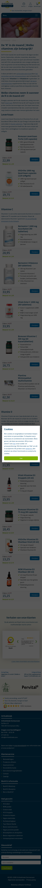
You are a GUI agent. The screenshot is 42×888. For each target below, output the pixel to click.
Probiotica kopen (9, 815)
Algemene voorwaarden (16, 880)
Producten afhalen (9, 762)
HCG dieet (6, 804)
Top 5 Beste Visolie (9, 824)
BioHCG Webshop (9, 786)
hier (14, 444)
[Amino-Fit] (5, 691)
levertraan (8, 103)
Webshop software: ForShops (21, 885)
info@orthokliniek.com (9, 737)
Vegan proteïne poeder (11, 830)
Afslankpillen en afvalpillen (12, 833)
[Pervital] (30, 688)
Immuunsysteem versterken (13, 838)
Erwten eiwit (7, 810)
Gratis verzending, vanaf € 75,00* (15, 698)
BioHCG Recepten (9, 789)
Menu (5, 15)
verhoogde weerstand (24, 74)
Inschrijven (7, 868)
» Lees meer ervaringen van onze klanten (25, 661)
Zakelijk (5, 776)
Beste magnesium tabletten (13, 835)
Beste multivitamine (10, 827)
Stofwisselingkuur (9, 821)
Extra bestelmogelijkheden (12, 771)
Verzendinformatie (9, 768)
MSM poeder (7, 807)
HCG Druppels (8, 812)
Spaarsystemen (8, 765)
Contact (6, 774)
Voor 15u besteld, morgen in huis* (21, 11)
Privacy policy (31, 880)
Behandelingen (8, 759)
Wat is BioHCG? (8, 792)
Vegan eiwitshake (9, 818)
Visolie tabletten (17, 124)
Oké (21, 458)
